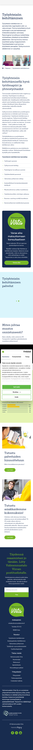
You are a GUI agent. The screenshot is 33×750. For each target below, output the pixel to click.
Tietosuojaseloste (16, 678)
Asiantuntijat (16, 659)
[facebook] (12, 732)
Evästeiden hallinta (16, 681)
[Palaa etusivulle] (3, 68)
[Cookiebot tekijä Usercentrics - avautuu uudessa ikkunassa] (23, 352)
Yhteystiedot (16, 675)
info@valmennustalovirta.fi (16, 623)
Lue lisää (10, 470)
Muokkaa (15, 392)
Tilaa (16, 594)
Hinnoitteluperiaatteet (16, 668)
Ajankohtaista (16, 665)
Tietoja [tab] (27, 356)
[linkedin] (16, 732)
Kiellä (16, 397)
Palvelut (16, 635)
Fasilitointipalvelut (16, 649)
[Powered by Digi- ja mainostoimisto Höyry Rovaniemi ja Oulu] (16, 727)
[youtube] (20, 732)
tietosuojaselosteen (14, 583)
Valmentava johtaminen (16, 643)
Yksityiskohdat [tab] (16, 356)
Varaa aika (16, 263)
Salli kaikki (16, 387)
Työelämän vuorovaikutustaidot (16, 646)
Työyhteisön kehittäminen (16, 638)
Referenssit (16, 662)
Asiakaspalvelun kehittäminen (16, 641)
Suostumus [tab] (5, 356)
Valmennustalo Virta (16, 657)
